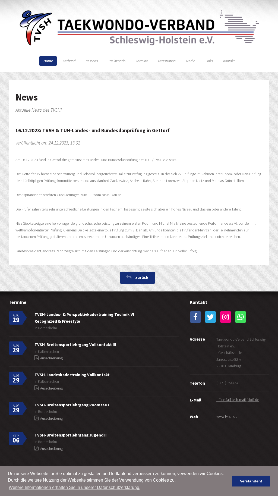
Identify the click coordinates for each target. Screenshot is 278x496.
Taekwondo (116, 60)
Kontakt (229, 60)
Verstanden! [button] (251, 481)
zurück (142, 277)
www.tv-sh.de (226, 416)
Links (209, 60)
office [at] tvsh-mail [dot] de (237, 399)
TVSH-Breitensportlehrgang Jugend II (70, 435)
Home (48, 60)
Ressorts (92, 60)
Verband (69, 60)
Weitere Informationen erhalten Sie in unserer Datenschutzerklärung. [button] (74, 487)
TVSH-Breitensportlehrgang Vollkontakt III (75, 344)
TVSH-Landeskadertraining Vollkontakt (72, 374)
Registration (167, 60)
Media (190, 60)
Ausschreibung (51, 358)
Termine (142, 60)
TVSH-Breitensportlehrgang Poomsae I (71, 404)
